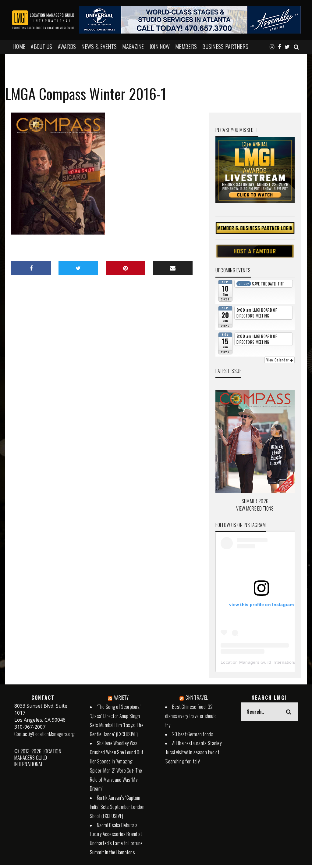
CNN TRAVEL (197, 697)
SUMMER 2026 (255, 501)
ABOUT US (41, 46)
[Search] (296, 46)
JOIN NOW (160, 46)
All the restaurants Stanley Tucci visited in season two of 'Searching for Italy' (193, 752)
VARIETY (121, 697)
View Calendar (277, 359)
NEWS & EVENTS (99, 46)
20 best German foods (192, 734)
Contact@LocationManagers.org (44, 734)
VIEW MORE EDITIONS (255, 508)
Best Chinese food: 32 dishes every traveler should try (191, 716)
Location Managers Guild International (259, 662)
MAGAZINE (133, 46)
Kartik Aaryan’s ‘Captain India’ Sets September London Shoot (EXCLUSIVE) (117, 807)
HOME (19, 46)
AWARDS (67, 46)
